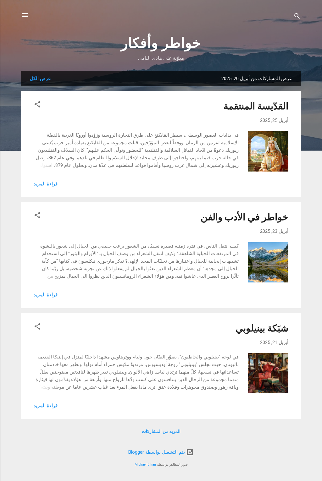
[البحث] (297, 17)
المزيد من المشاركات (161, 431)
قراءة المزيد (46, 184)
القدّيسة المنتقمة (256, 106)
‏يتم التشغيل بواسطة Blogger (157, 452)
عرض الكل (40, 78)
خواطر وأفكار (161, 43)
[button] (37, 105)
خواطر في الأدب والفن (244, 216)
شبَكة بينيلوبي (262, 328)
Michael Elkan (145, 464)
